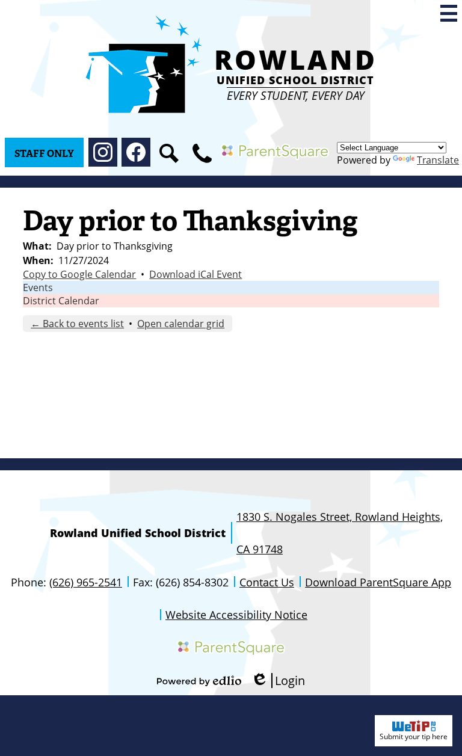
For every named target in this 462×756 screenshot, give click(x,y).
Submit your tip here (414, 736)
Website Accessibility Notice (236, 614)
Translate (438, 160)
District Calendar (61, 300)
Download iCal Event (195, 274)
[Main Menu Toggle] (449, 13)
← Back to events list (77, 323)
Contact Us (266, 582)
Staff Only (44, 153)
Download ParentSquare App (378, 582)
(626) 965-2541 (85, 582)
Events (38, 287)
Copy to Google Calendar (79, 274)
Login (278, 680)
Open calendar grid (180, 323)
